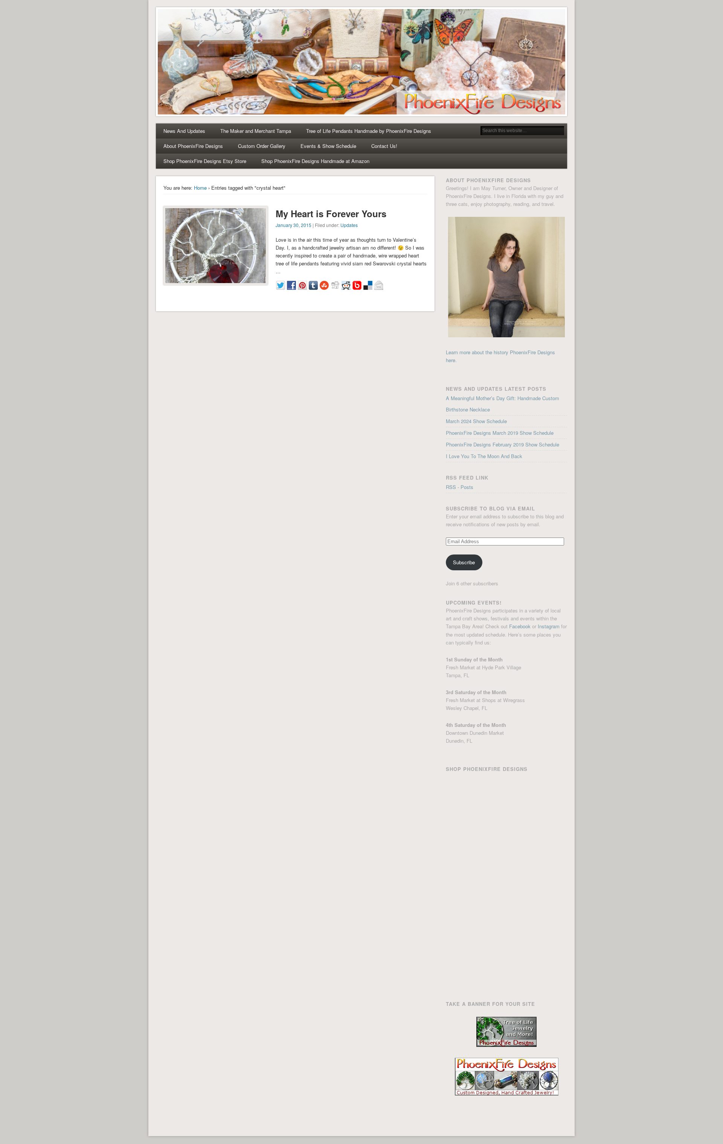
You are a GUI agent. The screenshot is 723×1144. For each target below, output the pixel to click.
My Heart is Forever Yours (331, 213)
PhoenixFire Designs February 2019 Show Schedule (502, 444)
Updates (349, 225)
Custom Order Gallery (261, 145)
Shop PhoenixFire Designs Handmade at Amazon (315, 161)
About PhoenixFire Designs (193, 145)
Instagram (549, 626)
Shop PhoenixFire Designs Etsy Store (204, 161)
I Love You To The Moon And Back (484, 456)
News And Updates (184, 130)
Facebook (520, 626)
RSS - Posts (459, 487)
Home (200, 187)
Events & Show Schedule (328, 145)
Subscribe (464, 562)
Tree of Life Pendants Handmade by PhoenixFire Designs (368, 130)
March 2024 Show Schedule (476, 421)
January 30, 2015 (293, 225)
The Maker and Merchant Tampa (255, 130)
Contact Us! (384, 145)
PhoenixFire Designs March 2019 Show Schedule (500, 432)
